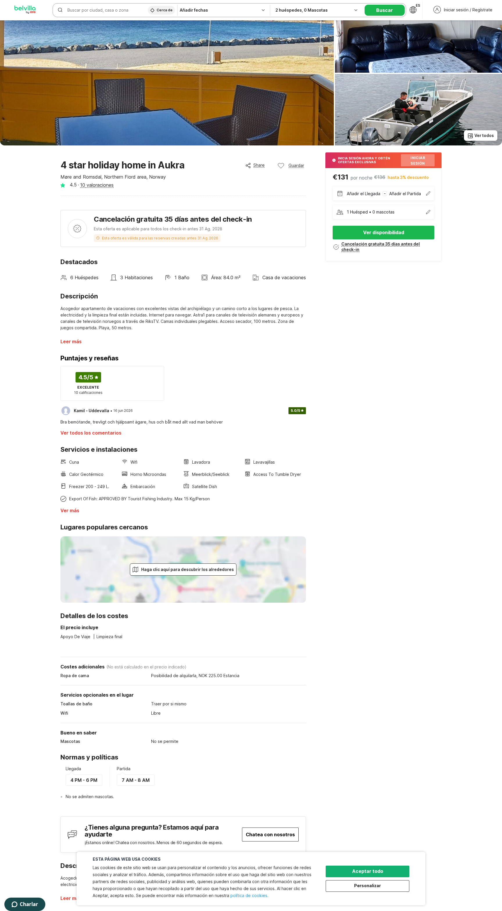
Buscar (384, 10)
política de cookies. (249, 895)
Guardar (296, 165)
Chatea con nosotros (270, 834)
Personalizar (367, 885)
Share (259, 165)
